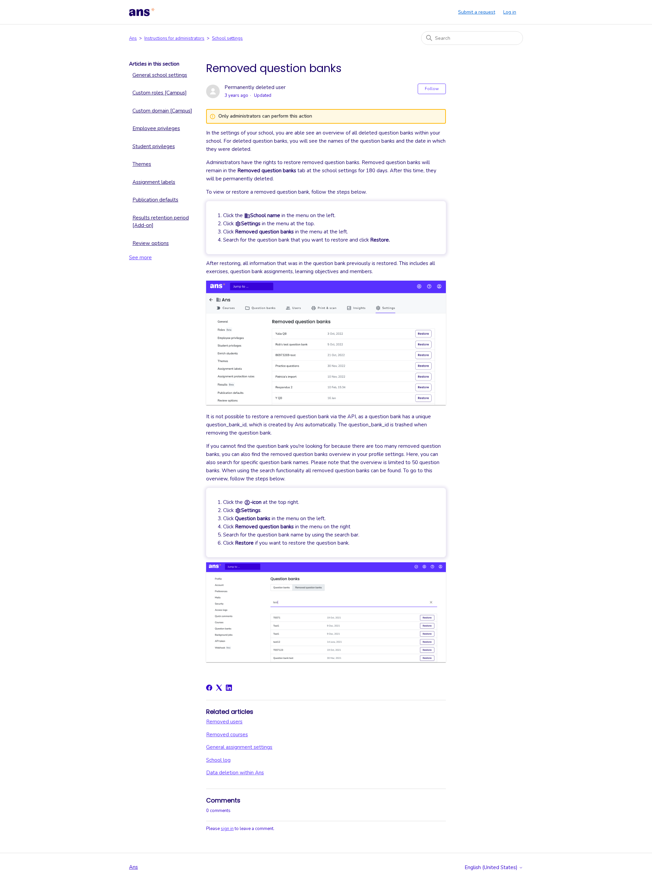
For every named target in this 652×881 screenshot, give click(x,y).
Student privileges (153, 146)
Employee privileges (156, 128)
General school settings (159, 75)
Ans (133, 38)
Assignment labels (153, 182)
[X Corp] (219, 688)
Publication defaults (155, 199)
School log (218, 760)
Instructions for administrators (174, 38)
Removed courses (227, 734)
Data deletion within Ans (235, 772)
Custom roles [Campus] (159, 92)
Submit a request (476, 12)
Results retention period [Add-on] (160, 221)
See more (140, 257)
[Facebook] (209, 688)
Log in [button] (509, 12)
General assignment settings (239, 747)
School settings (227, 38)
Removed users (224, 721)
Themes (141, 164)
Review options (150, 243)
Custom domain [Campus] (162, 110)
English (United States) (492, 867)
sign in (227, 829)
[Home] (142, 12)
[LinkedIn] (229, 688)
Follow (432, 88)
